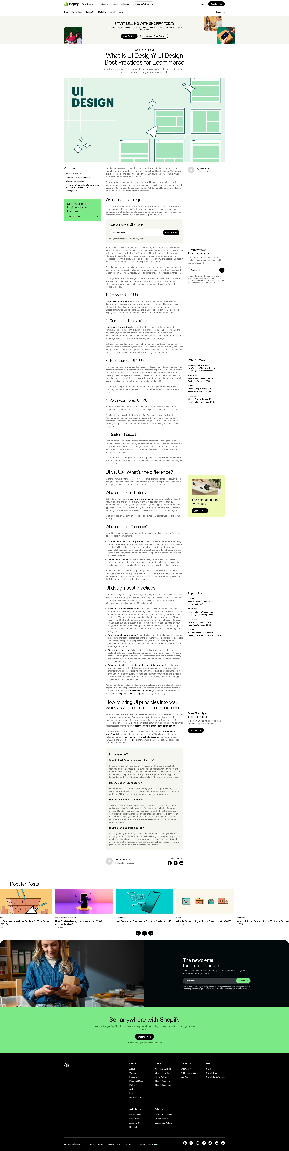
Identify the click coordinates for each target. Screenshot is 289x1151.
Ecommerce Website (163, 1123)
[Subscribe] (221, 270)
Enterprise (125, 4)
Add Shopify (195, 730)
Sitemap (127, 1144)
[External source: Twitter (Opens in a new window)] (191, 1143)
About (132, 1069)
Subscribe (243, 981)
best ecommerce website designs (141, 737)
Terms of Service (96, 1144)
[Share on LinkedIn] (181, 863)
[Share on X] (176, 863)
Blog (66, 12)
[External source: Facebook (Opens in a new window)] (185, 1143)
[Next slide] (150, 933)
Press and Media (136, 1081)
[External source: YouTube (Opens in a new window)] (197, 1143)
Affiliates (132, 1089)
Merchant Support (163, 1069)
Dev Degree (186, 1077)
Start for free (216, 4)
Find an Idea (77, 12)
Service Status (135, 1097)
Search (219, 12)
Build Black (134, 1119)
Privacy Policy (209, 282)
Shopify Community (163, 1085)
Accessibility (134, 1123)
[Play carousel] (144, 933)
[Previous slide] (138, 933)
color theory (116, 693)
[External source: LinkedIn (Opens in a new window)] (216, 1143)
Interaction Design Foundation (137, 690)
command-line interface (119, 327)
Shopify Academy (162, 1081)
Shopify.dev (186, 1069)
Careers (132, 1073)
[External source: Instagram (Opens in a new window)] (204, 1143)
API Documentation (189, 1073)
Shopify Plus (211, 1073)
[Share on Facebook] (170, 863)
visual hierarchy (132, 693)
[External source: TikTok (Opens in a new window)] (210, 1143)
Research (133, 1127)
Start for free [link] (171, 232)
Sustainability (135, 1115)
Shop (208, 1069)
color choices (141, 726)
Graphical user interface (117, 301)
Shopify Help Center (163, 1073)
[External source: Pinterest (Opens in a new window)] (223, 1143)
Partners (133, 1085)
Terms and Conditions (223, 989)
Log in (201, 4)
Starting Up (90, 12)
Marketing (102, 12)
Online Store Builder (163, 1115)
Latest (112, 12)
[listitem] (144, 907)
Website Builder (161, 1119)
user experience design (141, 499)
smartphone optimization (163, 726)
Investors (133, 1077)
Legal (131, 1093)
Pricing (115, 4)
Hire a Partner (161, 1077)
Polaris (132, 740)
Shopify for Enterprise (215, 1077)
